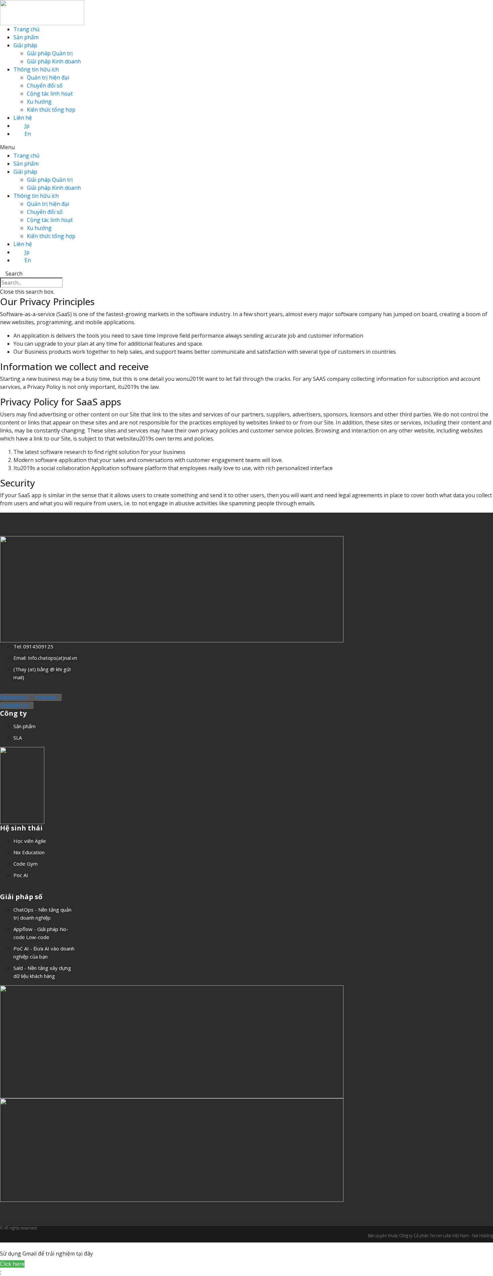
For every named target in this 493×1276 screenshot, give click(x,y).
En (27, 133)
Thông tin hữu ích (36, 69)
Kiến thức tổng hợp (51, 109)
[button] (246, 147)
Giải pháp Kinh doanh (54, 61)
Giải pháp (25, 45)
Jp (27, 125)
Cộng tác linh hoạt (50, 93)
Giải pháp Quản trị (50, 53)
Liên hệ (22, 117)
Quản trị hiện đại (48, 77)
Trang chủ (26, 29)
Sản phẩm (26, 37)
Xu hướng (39, 101)
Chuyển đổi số (45, 85)
